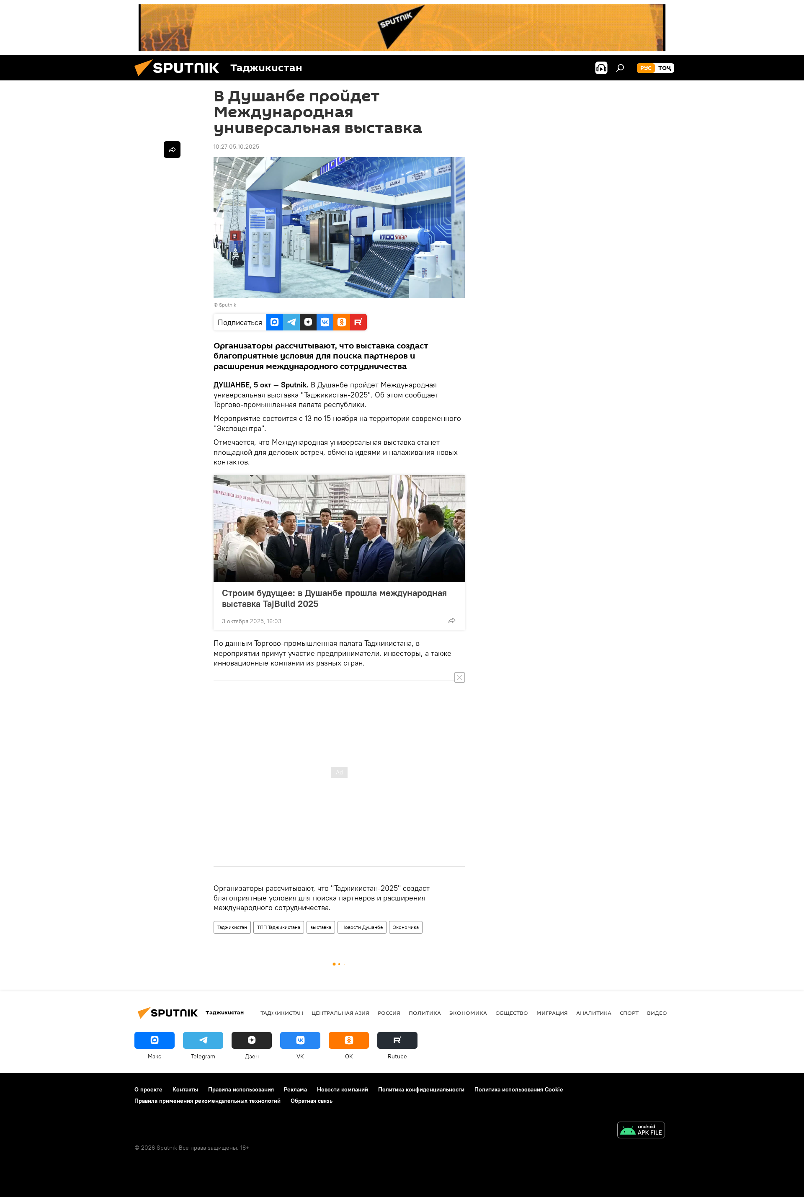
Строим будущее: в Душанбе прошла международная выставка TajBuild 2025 (334, 598)
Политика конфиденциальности (421, 1089)
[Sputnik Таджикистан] (180, 78)
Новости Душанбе (362, 927)
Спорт (629, 1012)
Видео (657, 1012)
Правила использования (241, 1089)
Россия (389, 1012)
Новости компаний (342, 1089)
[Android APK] (641, 1131)
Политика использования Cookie (518, 1089)
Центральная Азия (340, 1012)
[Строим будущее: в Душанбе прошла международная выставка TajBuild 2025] (339, 528)
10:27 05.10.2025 (236, 146)
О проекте (148, 1089)
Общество (511, 1012)
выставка (320, 927)
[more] (451, 620)
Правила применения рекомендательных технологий (207, 1100)
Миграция (552, 1012)
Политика (425, 1012)
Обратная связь (311, 1100)
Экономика (406, 927)
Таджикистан (232, 927)
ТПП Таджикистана (278, 927)
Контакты (185, 1089)
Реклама (295, 1089)
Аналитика (593, 1012)
